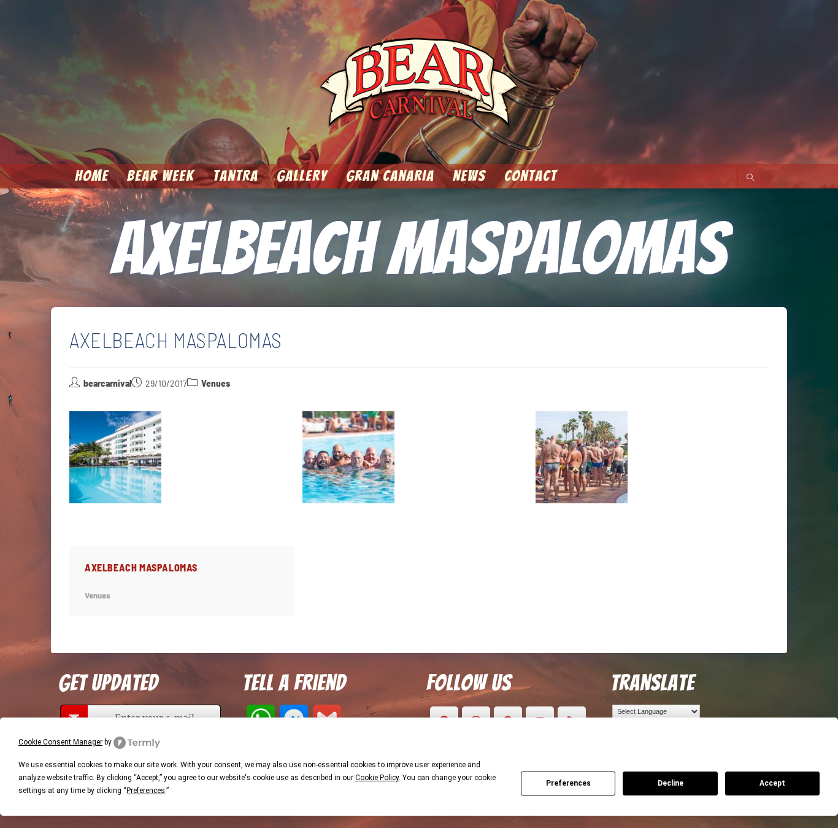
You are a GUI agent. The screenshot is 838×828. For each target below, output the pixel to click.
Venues (215, 383)
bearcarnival (107, 383)
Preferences (568, 783)
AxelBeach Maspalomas (141, 567)
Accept (772, 783)
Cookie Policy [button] (377, 777)
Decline (670, 783)
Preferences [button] (145, 790)
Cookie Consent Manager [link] (60, 742)
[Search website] (750, 178)
